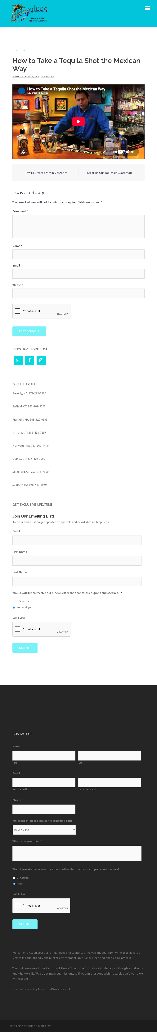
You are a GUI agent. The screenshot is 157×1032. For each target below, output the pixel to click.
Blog (21, 50)
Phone (18, 800)
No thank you (24, 607)
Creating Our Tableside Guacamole (109, 173)
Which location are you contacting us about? (44, 821)
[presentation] (41, 629)
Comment (20, 211)
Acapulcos (47, 76)
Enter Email (20, 789)
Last (81, 762)
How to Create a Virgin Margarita (46, 173)
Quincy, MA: (19, 458)
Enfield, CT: (19, 406)
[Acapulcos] (29, 13)
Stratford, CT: (21, 471)
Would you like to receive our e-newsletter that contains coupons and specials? (67, 593)
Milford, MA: (20, 432)
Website (17, 285)
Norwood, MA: (21, 445)
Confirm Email (87, 789)
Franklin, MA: (20, 419)
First (16, 762)
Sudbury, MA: (20, 485)
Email (17, 265)
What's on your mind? (27, 841)
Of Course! (22, 877)
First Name (19, 552)
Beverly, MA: (20, 393)
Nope (19, 883)
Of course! (22, 601)
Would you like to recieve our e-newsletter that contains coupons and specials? (67, 869)
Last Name (19, 572)
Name (17, 246)
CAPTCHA (18, 617)
